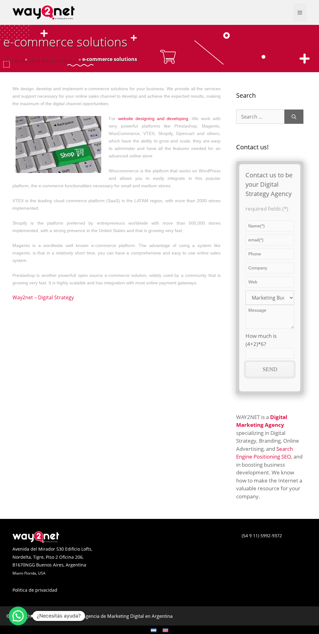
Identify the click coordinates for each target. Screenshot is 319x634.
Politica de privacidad (34, 590)
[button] (18, 616)
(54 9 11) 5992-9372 (262, 535)
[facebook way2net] (153, 540)
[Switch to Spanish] (154, 630)
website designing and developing (153, 118)
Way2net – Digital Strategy (43, 297)
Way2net (13, 59)
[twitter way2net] (156, 540)
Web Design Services (53, 59)
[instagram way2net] (162, 540)
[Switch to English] (165, 630)
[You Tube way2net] (165, 540)
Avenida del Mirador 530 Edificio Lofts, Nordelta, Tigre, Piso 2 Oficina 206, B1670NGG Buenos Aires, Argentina (52, 557)
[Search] (293, 117)
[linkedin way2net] (159, 540)
